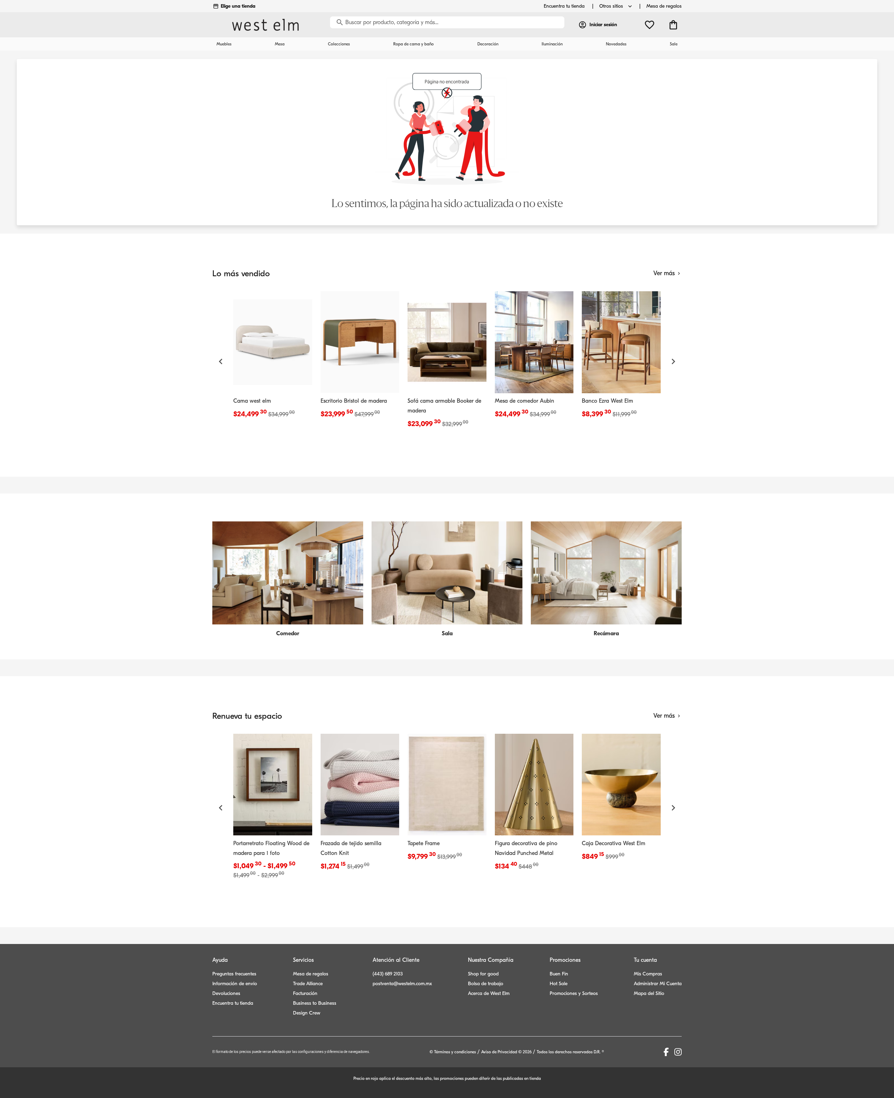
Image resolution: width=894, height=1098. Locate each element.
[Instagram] (678, 1052)
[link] (272, 356)
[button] (220, 361)
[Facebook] (666, 1052)
